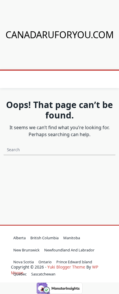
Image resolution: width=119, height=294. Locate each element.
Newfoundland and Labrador (69, 250)
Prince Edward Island (74, 261)
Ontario (45, 261)
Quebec (20, 274)
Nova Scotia (23, 261)
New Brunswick (26, 250)
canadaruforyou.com (59, 34)
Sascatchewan (43, 274)
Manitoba (71, 237)
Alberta (19, 237)
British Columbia (44, 237)
